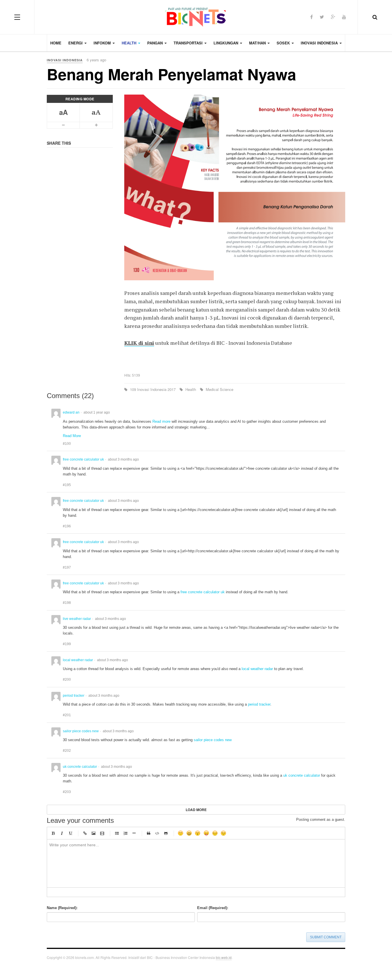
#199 (67, 644)
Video (102, 833)
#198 (67, 603)
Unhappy (215, 833)
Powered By (336, 959)
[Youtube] (344, 16)
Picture (93, 833)
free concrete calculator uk (203, 592)
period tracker (259, 704)
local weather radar (257, 669)
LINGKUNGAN (226, 43)
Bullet (134, 833)
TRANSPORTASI (189, 43)
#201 (67, 715)
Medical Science (219, 389)
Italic (62, 833)
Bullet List (117, 833)
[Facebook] (311, 16)
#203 (67, 792)
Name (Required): (62, 908)
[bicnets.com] (196, 17)
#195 (67, 485)
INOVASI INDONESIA (320, 43)
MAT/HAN (258, 43)
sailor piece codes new (213, 740)
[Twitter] (322, 16)
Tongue (206, 833)
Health (190, 389)
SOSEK (284, 43)
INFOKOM (103, 43)
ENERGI (76, 43)
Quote (148, 833)
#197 (67, 567)
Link (85, 833)
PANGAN (155, 43)
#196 (67, 526)
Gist (166, 833)
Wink (223, 833)
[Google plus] (333, 16)
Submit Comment (325, 937)
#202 (67, 751)
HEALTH (129, 43)
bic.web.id (224, 957)
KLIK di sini (139, 342)
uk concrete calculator (301, 775)
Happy (189, 833)
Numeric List (125, 833)
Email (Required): (212, 908)
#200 (67, 680)
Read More (72, 436)
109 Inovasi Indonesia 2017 (153, 389)
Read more (161, 421)
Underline (70, 833)
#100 (67, 444)
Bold (53, 833)
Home (55, 43)
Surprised (198, 833)
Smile (180, 833)
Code (157, 833)
